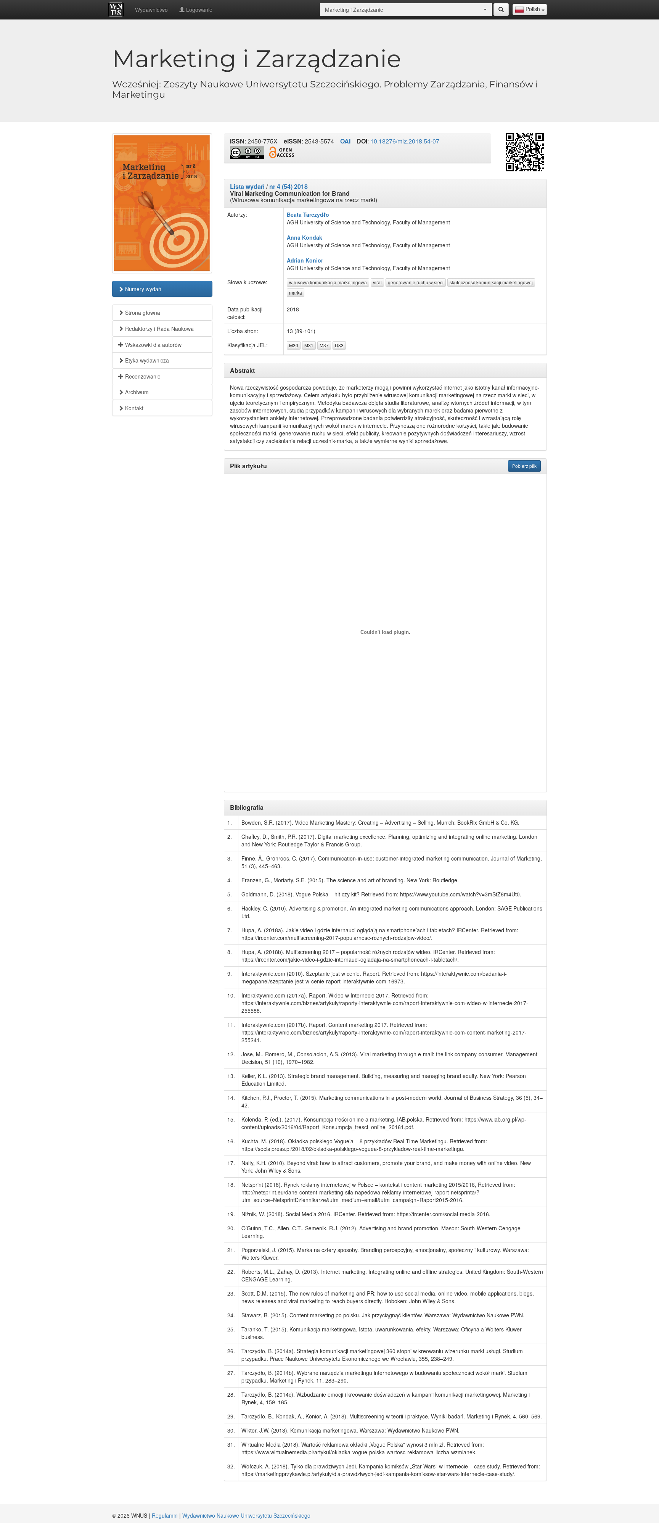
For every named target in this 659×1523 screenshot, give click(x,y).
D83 (339, 345)
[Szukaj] (501, 9)
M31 (308, 345)
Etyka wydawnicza (146, 360)
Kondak (312, 237)
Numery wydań (142, 289)
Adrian (295, 260)
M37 (324, 345)
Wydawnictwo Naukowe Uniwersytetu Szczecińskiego (246, 1515)
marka (295, 292)
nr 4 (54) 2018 (288, 186)
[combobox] (530, 9)
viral (377, 282)
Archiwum (136, 392)
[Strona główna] (117, 9)
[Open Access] (281, 152)
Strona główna (142, 312)
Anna (294, 237)
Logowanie (198, 9)
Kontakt (133, 408)
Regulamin (165, 1515)
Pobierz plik (524, 466)
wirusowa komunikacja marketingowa (328, 282)
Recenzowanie (142, 376)
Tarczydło (316, 214)
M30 (293, 345)
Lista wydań (247, 186)
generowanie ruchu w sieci (416, 282)
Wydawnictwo (151, 9)
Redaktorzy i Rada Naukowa (159, 328)
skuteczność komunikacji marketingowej (491, 282)
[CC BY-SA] (247, 153)
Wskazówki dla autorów (153, 344)
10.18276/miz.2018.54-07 (404, 141)
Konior (314, 260)
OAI (345, 141)
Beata (294, 214)
